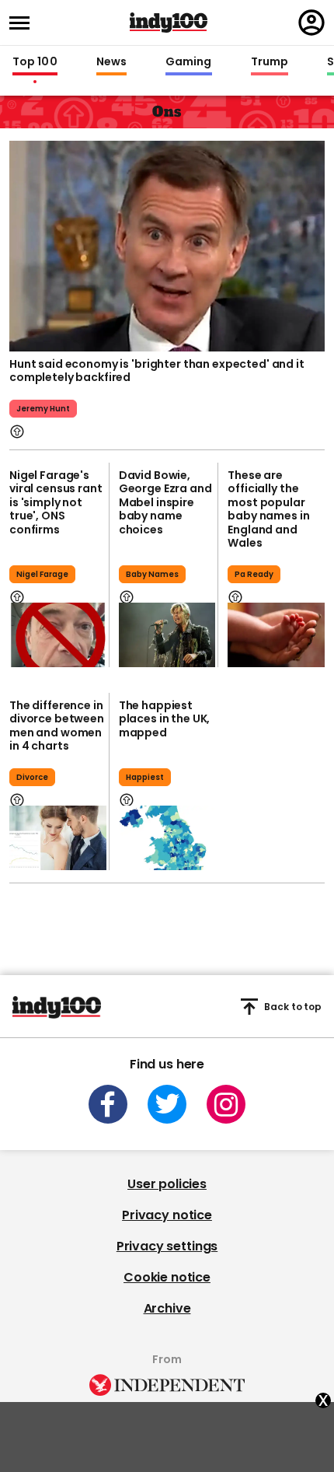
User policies (167, 1184)
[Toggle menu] (24, 22)
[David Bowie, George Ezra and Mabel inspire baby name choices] (167, 635)
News (111, 62)
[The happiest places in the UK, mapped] (167, 838)
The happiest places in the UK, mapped (164, 719)
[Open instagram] (226, 1104)
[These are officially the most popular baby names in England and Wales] (276, 635)
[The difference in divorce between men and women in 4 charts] (57, 838)
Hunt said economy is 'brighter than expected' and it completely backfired (156, 371)
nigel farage (42, 574)
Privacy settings (167, 1246)
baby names (152, 574)
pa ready (254, 574)
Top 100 (34, 62)
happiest (145, 777)
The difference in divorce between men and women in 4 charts (56, 726)
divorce (32, 777)
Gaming (188, 62)
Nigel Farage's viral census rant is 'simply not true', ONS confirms (56, 502)
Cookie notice (167, 1277)
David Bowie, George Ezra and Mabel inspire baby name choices (165, 502)
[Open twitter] (167, 1104)
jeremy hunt (43, 408)
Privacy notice (167, 1215)
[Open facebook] (108, 1104)
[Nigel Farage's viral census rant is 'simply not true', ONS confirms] (57, 635)
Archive (167, 1308)
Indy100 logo (168, 22)
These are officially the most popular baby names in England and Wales (268, 509)
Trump (269, 62)
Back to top (293, 1006)
